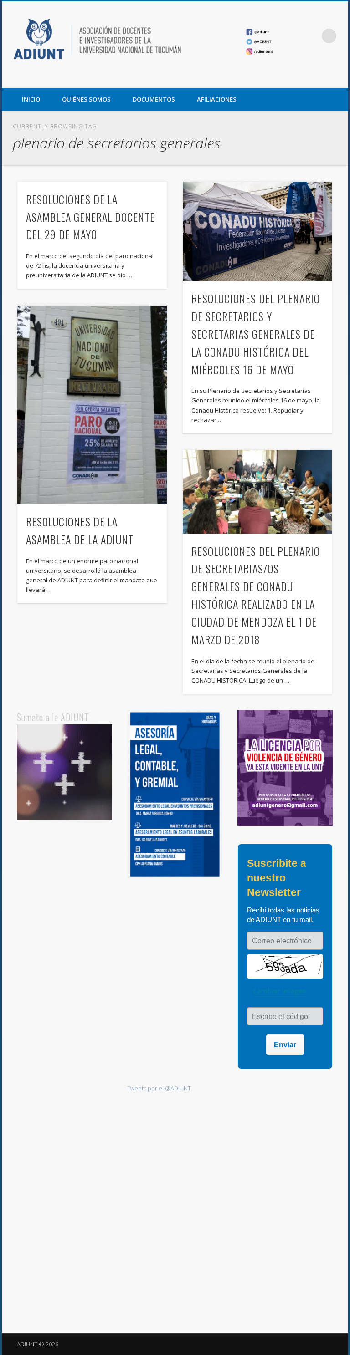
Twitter (319, 78)
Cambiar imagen (279, 991)
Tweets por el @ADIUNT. (159, 1088)
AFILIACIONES (217, 99)
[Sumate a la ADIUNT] (65, 818)
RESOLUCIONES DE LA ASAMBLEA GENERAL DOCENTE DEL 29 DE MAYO (90, 217)
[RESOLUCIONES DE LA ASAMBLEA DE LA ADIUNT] (91, 405)
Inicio (31, 99)
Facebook (300, 78)
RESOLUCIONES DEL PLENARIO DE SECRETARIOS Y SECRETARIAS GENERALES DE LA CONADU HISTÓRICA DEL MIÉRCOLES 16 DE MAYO (255, 333)
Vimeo (338, 78)
